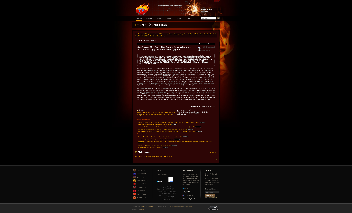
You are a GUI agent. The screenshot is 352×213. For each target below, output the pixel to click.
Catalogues (193, 176)
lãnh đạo (139, 112)
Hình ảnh (187, 180)
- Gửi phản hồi (212, 152)
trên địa (153, 114)
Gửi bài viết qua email (207, 47)
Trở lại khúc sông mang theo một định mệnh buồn (150, 147)
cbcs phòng (151, 112)
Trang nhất (139, 18)
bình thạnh (172, 112)
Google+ (159, 174)
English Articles (158, 36)
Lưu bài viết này (205, 51)
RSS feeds (164, 174)
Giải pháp (170, 18)
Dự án (140, 34)
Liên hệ (190, 18)
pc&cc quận (164, 112)
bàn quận (159, 114)
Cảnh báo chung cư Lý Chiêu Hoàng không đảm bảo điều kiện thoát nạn (156, 139)
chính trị (170, 114)
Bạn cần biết (204, 34)
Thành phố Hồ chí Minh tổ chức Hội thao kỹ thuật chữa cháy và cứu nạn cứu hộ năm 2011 (160, 136)
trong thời (139, 116)
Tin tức (193, 174)
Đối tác (186, 178)
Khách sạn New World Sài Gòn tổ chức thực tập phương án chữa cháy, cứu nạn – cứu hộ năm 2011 (162, 129)
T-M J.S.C (213, 208)
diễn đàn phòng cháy (167, 197)
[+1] (170, 179)
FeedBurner (214, 197)
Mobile (142, 209)
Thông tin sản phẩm (150, 34)
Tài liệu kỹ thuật (193, 34)
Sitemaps (187, 184)
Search (218, 18)
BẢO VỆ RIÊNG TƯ (152, 206)
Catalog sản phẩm (180, 34)
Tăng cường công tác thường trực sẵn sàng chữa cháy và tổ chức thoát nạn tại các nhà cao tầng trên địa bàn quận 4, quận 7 (168, 122)
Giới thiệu (149, 18)
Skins (216, 1)
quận (144, 116)
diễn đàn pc (168, 191)
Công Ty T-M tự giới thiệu (211, 175)
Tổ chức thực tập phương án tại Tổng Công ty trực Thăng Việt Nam (154, 145)
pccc (148, 116)
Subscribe (208, 195)
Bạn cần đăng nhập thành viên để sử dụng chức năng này (154, 156)
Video (193, 182)
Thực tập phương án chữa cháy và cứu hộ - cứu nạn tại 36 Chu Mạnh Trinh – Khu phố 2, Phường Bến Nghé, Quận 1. (167, 131)
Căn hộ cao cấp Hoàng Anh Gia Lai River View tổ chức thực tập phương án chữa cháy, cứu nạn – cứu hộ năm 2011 (166, 127)
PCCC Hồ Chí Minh (144, 36)
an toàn (165, 114)
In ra (201, 49)
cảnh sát (157, 112)
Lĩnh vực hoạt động (165, 34)
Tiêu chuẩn (159, 18)
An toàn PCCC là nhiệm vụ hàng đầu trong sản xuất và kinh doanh (154, 124)
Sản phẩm (180, 18)
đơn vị (138, 114)
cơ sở (143, 114)
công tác (147, 114)
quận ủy (144, 112)
